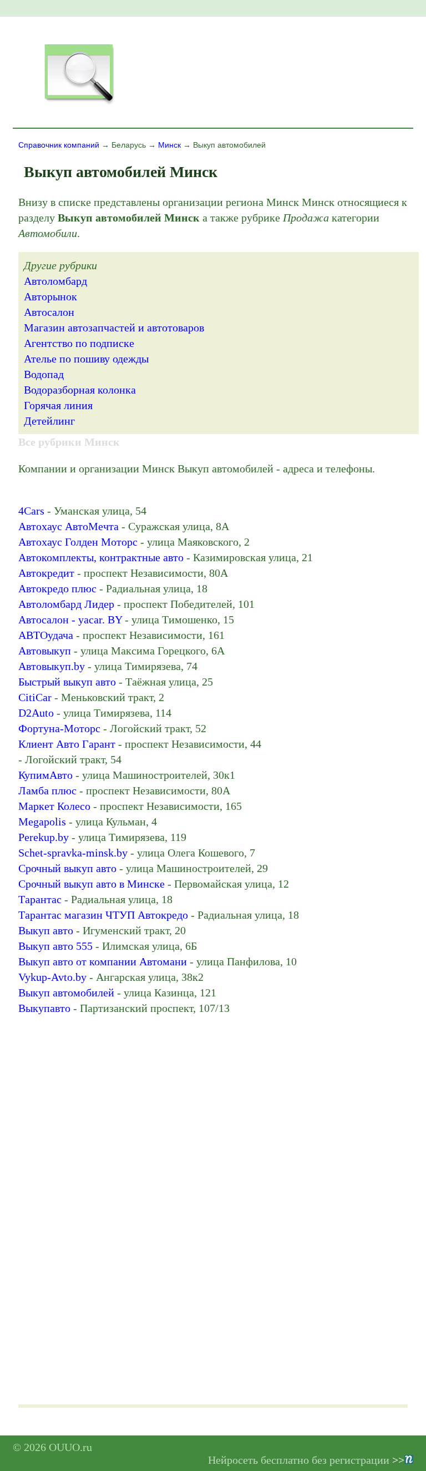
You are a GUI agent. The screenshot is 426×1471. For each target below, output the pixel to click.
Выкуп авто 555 (55, 946)
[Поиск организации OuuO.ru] (78, 103)
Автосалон (49, 312)
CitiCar (35, 697)
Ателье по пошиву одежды (86, 358)
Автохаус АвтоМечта (68, 526)
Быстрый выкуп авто (67, 682)
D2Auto (36, 713)
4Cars (31, 511)
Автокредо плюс (57, 588)
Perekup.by (43, 837)
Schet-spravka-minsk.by (73, 853)
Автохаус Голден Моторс (78, 542)
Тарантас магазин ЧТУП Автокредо (103, 915)
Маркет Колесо (54, 806)
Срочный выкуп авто (67, 868)
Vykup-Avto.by (52, 977)
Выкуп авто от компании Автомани (102, 961)
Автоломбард (55, 281)
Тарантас (40, 899)
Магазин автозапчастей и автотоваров (114, 327)
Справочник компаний (58, 144)
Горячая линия (58, 405)
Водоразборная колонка (80, 390)
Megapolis (42, 821)
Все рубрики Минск (69, 442)
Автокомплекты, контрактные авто (101, 557)
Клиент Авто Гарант (66, 744)
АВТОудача (45, 635)
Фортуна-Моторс (59, 728)
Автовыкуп (44, 650)
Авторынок (50, 296)
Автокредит (46, 573)
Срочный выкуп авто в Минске (91, 884)
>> (398, 1460)
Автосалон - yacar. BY (70, 619)
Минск (169, 144)
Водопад (44, 374)
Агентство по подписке (79, 343)
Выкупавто (44, 1008)
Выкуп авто (45, 930)
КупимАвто (45, 775)
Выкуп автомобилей (66, 992)
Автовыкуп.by (51, 666)
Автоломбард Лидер (66, 604)
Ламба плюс (47, 790)
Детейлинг (49, 421)
